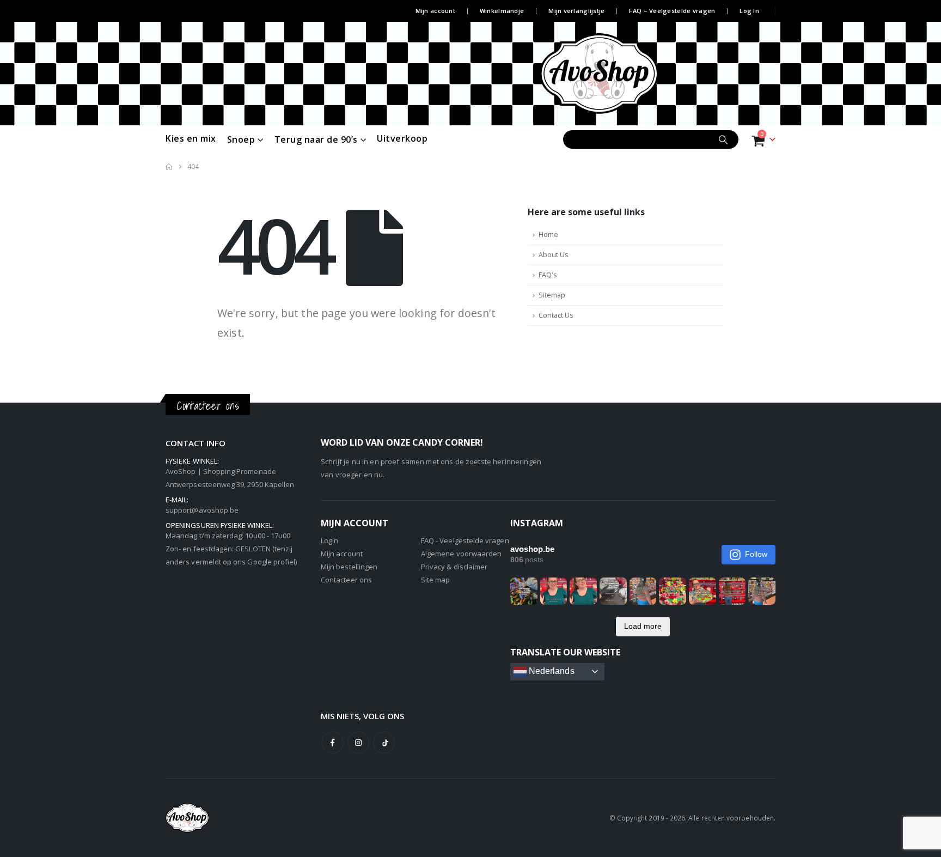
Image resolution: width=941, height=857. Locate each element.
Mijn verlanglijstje (576, 11)
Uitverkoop (402, 138)
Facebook (333, 742)
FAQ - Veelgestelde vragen (465, 540)
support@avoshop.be (202, 510)
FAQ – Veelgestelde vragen (672, 11)
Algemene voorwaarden (461, 553)
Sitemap (552, 295)
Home (548, 234)
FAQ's (548, 274)
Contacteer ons (346, 580)
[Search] (723, 139)
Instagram (358, 742)
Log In (749, 11)
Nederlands (551, 671)
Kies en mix (191, 138)
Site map (435, 580)
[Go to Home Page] (169, 166)
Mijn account (435, 11)
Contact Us (556, 315)
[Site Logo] (619, 73)
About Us (554, 254)
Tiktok (384, 742)
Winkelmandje (502, 11)
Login (329, 540)
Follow (756, 554)
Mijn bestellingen (349, 567)
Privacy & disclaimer (454, 567)
